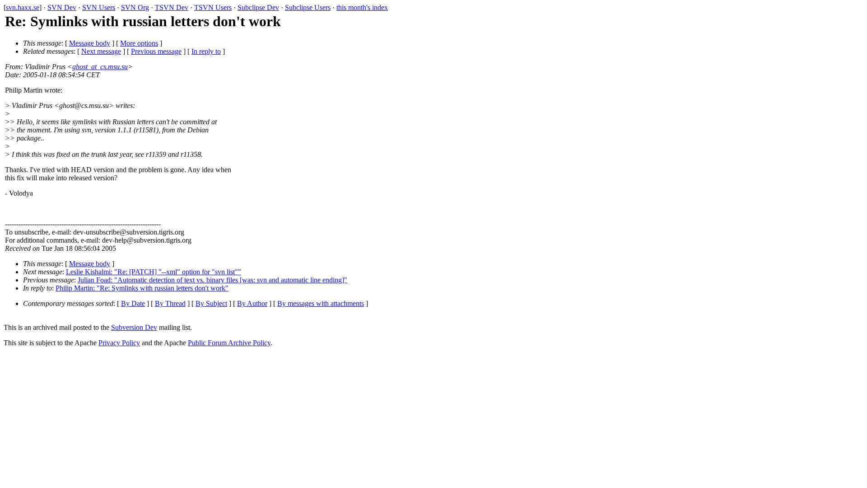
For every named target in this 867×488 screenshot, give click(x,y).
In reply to (206, 51)
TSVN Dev (171, 7)
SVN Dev (61, 7)
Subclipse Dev (258, 7)
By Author (252, 303)
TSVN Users (213, 7)
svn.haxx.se (22, 7)
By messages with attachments (320, 303)
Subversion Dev (134, 327)
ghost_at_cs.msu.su (100, 66)
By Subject (211, 303)
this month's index (362, 7)
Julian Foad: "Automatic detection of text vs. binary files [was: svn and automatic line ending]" (212, 280)
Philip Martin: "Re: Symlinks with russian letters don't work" (142, 288)
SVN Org (135, 7)
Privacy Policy (119, 343)
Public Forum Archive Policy (229, 343)
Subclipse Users (308, 7)
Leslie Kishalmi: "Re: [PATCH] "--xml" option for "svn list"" (153, 272)
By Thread (170, 303)
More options (139, 43)
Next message (101, 51)
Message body (89, 43)
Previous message (156, 51)
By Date (133, 303)
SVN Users (98, 7)
